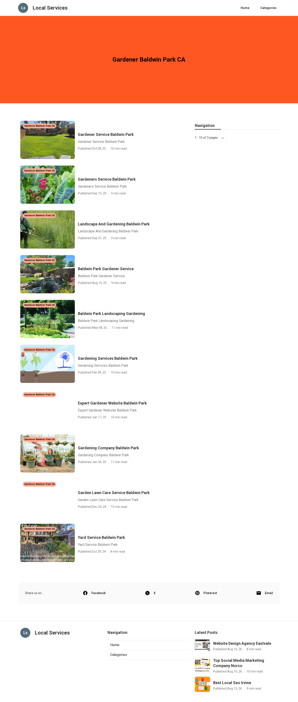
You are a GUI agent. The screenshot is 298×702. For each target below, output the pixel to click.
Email (269, 593)
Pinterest (210, 593)
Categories (268, 8)
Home (245, 8)
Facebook (98, 593)
